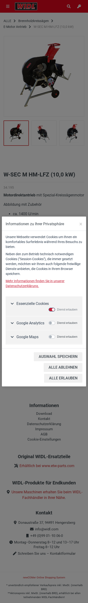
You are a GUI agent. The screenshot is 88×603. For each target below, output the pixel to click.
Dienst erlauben (67, 309)
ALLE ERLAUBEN (63, 378)
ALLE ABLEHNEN (63, 367)
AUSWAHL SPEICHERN (58, 356)
